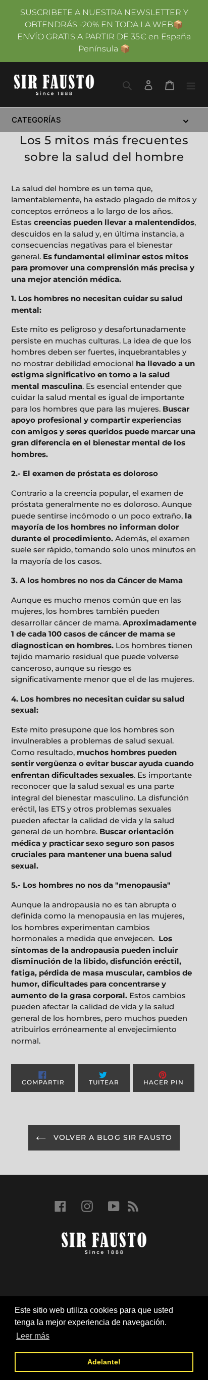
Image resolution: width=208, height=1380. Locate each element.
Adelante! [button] (104, 1362)
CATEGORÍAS (36, 120)
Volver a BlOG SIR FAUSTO (111, 1137)
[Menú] (190, 84)
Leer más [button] (32, 1336)
